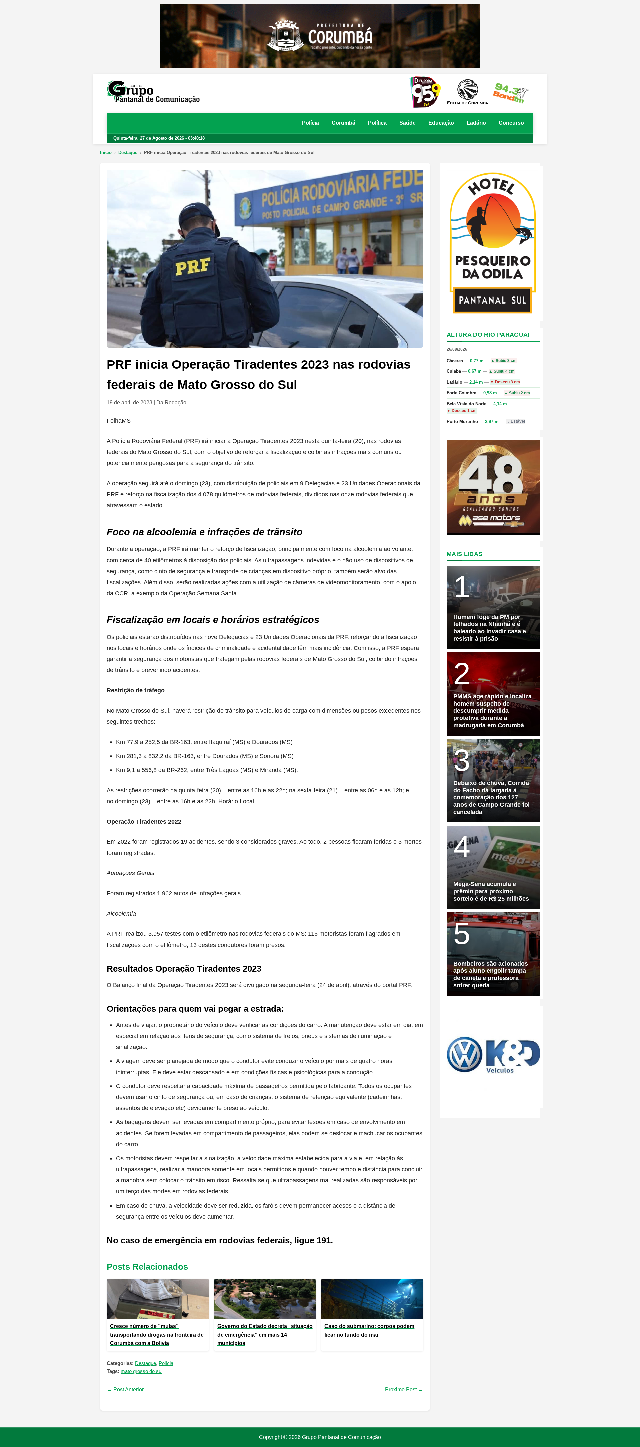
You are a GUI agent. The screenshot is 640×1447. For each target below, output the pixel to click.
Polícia (310, 123)
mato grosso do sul (141, 1371)
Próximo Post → (404, 1389)
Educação (441, 123)
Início (106, 152)
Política (377, 123)
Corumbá (343, 123)
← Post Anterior (125, 1389)
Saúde (407, 123)
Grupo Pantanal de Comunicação (341, 1437)
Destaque (127, 152)
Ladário (476, 123)
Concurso (511, 123)
